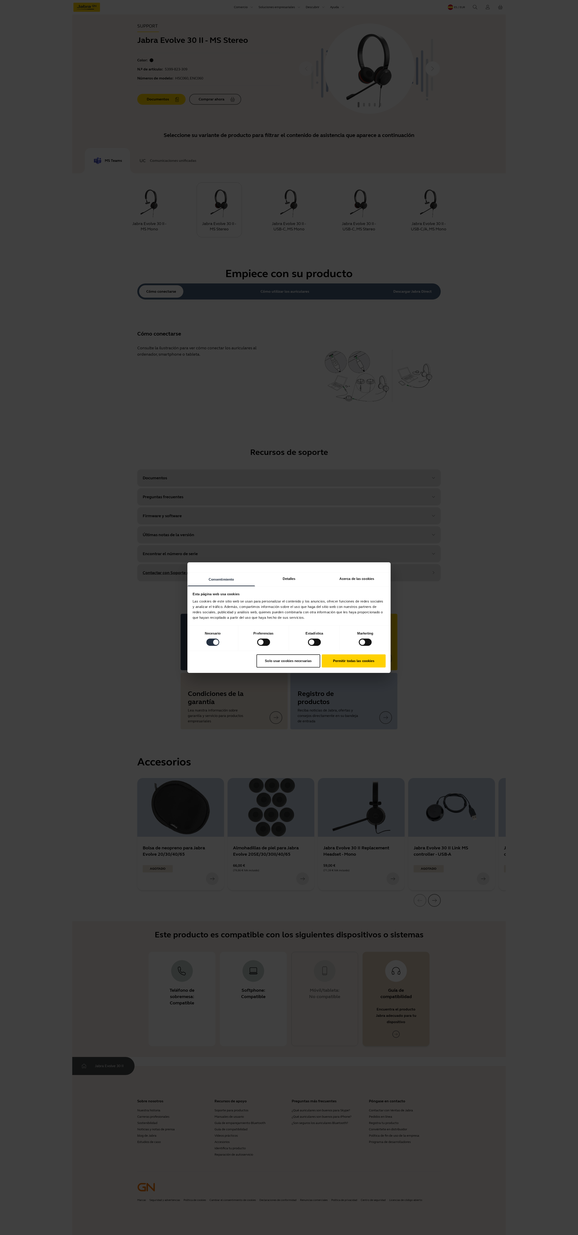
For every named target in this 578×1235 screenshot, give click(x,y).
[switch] (263, 642)
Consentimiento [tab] (221, 579)
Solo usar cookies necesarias (288, 661)
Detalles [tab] (289, 578)
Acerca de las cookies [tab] (356, 578)
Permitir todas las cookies (354, 661)
